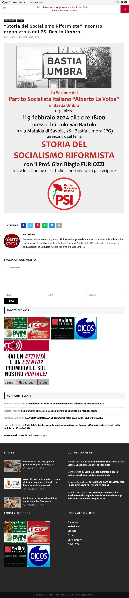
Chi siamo (73, 522)
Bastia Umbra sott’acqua (33, 435)
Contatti (72, 531)
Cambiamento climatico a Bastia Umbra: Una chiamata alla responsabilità (65, 403)
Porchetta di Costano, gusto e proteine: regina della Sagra (38, 463)
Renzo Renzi (10, 435)
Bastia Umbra (10, 21)
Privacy (71, 535)
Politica (20, 21)
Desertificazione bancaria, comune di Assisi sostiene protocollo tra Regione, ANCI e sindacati (41, 482)
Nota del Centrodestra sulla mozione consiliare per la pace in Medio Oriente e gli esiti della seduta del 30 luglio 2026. (95, 495)
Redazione (10, 37)
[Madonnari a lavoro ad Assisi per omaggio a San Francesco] (12, 502)
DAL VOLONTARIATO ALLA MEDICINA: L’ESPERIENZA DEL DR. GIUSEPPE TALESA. (64, 418)
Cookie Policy (74, 540)
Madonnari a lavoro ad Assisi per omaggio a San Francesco (40, 499)
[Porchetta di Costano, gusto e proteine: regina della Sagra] (12, 466)
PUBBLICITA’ (73, 544)
